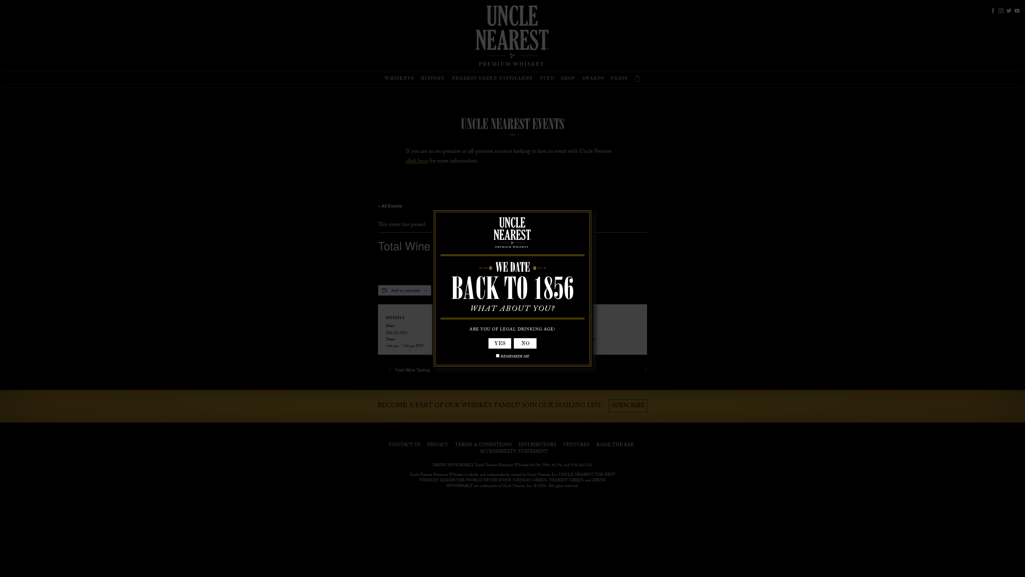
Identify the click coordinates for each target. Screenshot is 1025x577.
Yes (500, 343)
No (525, 343)
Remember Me (514, 357)
